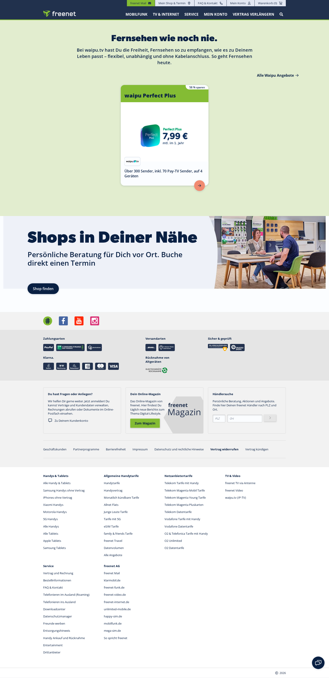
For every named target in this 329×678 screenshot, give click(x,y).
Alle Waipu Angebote (275, 75)
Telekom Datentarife (178, 512)
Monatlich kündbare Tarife (121, 498)
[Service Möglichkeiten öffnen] (318, 663)
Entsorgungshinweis (56, 631)
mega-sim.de (112, 631)
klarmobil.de (112, 580)
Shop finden (43, 288)
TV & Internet (166, 14)
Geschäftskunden (54, 449)
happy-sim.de (113, 616)
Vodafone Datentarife (178, 526)
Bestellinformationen (57, 580)
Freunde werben (54, 623)
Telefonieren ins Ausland (59, 602)
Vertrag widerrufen (224, 449)
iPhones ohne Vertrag (57, 498)
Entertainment (53, 645)
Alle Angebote (113, 555)
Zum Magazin (145, 423)
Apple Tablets (52, 541)
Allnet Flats (111, 505)
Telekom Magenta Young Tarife (185, 498)
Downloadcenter (54, 609)
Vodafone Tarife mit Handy (182, 519)
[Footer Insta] (94, 320)
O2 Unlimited (173, 541)
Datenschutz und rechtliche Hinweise (179, 449)
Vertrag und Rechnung (58, 573)
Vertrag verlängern (253, 14)
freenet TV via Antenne (240, 483)
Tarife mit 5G (112, 519)
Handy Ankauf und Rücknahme (64, 638)
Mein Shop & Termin (172, 3)
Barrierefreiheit (116, 449)
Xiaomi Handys (53, 505)
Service (191, 14)
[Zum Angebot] (199, 185)
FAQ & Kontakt (208, 3)
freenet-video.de (115, 595)
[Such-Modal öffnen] (281, 14)
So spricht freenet (115, 638)
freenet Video (234, 490)
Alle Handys (51, 526)
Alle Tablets (50, 534)
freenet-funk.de (114, 587)
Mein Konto (238, 3)
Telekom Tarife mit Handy (181, 483)
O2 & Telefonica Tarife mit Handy (186, 534)
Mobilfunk (136, 14)
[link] (165, 135)
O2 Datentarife (174, 548)
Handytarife (112, 483)
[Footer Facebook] (63, 320)
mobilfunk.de (113, 623)
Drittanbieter (51, 652)
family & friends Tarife (118, 534)
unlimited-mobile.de (117, 609)
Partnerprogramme (86, 449)
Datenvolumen (114, 548)
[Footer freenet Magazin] (47, 320)
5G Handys (50, 519)
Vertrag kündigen (256, 449)
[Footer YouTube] (79, 320)
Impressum (140, 449)
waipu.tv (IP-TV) (235, 498)
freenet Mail (112, 573)
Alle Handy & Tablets (56, 483)
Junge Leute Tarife (116, 512)
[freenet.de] (59, 14)
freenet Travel (113, 541)
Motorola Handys (55, 512)
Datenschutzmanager (57, 616)
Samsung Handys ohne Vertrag (64, 490)
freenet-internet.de (116, 602)
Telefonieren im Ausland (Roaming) (66, 595)
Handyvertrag (113, 490)
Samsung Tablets (54, 548)
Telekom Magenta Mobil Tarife (184, 490)
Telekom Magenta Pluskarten (183, 505)
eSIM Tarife (111, 526)
